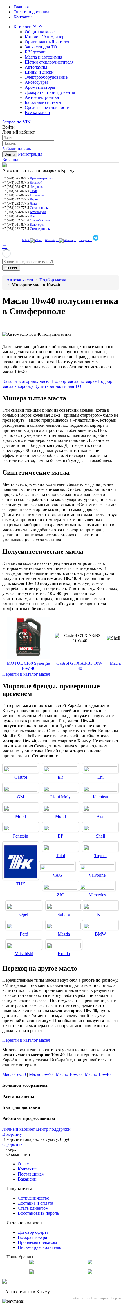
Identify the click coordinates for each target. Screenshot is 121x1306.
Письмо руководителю (39, 1247)
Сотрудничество (33, 1198)
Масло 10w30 (69, 1074)
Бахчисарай (38, 212)
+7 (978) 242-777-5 (15, 199)
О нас (23, 1164)
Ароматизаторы (40, 87)
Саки (33, 191)
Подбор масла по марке (74, 381)
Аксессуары (36, 82)
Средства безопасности (47, 107)
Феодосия (37, 187)
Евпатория (37, 195)
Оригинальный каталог (47, 41)
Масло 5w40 (41, 1074)
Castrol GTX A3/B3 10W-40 (80, 666)
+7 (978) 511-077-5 (15, 191)
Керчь (34, 199)
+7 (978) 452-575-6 (15, 220)
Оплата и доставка (31, 12)
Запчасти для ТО (41, 47)
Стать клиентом (33, 1208)
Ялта (33, 204)
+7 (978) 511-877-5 (15, 225)
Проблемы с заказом (37, 1242)
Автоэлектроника (42, 97)
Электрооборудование (46, 77)
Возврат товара (32, 1237)
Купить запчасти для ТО (57, 386)
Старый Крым (40, 220)
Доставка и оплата (35, 1203)
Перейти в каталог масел (26, 674)
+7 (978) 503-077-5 (15, 183)
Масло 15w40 (98, 1074)
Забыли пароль (16, 148)
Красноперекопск (42, 178)
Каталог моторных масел (26, 381)
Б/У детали (35, 52)
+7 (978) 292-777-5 (15, 208)
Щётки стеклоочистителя (49, 62)
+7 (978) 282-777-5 (15, 229)
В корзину (12, 1134)
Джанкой (36, 183)
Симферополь (40, 229)
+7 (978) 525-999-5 (15, 178)
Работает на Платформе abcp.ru (96, 1298)
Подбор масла (52, 279)
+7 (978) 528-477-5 (15, 187)
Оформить (12, 1144)
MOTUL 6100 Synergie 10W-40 (28, 666)
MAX (26, 240)
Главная (21, 6)
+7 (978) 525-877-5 (15, 195)
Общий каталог (40, 31)
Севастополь (39, 208)
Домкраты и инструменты (50, 92)
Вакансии (27, 1179)
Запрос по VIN (16, 122)
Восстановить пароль (38, 1213)
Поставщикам (31, 1174)
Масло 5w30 (14, 1074)
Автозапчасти (19, 279)
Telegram (85, 240)
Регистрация (30, 154)
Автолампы (36, 67)
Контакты (23, 17)
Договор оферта (33, 1232)
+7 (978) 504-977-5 (15, 212)
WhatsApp (52, 240)
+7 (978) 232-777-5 (15, 204)
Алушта (35, 216)
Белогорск (37, 225)
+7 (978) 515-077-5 (15, 216)
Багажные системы (43, 102)
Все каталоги (37, 112)
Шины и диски (39, 72)
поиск (13, 268)
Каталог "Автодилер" (45, 36)
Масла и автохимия (43, 57)
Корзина (10, 159)
